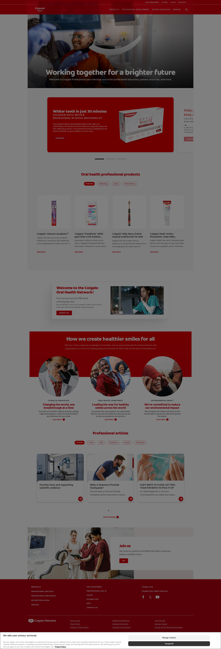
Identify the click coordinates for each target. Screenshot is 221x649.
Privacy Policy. (60, 647)
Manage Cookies (169, 638)
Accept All (169, 644)
